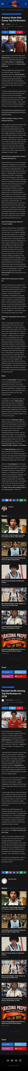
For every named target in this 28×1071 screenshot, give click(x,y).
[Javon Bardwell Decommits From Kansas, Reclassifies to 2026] (14, 617)
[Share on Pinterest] (19, 32)
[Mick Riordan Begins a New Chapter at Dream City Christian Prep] (14, 595)
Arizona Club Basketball (8, 687)
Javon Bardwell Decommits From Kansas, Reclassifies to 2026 (12, 627)
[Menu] (3, 4)
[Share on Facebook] (5, 32)
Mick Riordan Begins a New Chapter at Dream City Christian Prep (13, 604)
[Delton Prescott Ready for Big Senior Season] (14, 572)
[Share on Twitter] (12, 32)
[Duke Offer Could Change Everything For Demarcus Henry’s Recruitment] (14, 526)
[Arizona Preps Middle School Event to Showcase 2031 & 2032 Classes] (14, 640)
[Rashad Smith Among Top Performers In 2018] (14, 719)
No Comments (20, 26)
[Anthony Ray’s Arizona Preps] (14, 3)
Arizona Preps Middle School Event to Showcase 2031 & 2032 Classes (13, 650)
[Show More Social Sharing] (24, 32)
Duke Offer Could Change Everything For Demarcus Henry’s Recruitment (13, 536)
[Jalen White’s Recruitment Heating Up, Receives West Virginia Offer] (14, 549)
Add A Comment (14, 659)
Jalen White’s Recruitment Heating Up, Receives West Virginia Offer (14, 558)
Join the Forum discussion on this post (13, 493)
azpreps (8, 24)
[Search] (25, 4)
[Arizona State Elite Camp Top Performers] (14, 44)
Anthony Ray (9, 700)
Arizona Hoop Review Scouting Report (11, 14)
